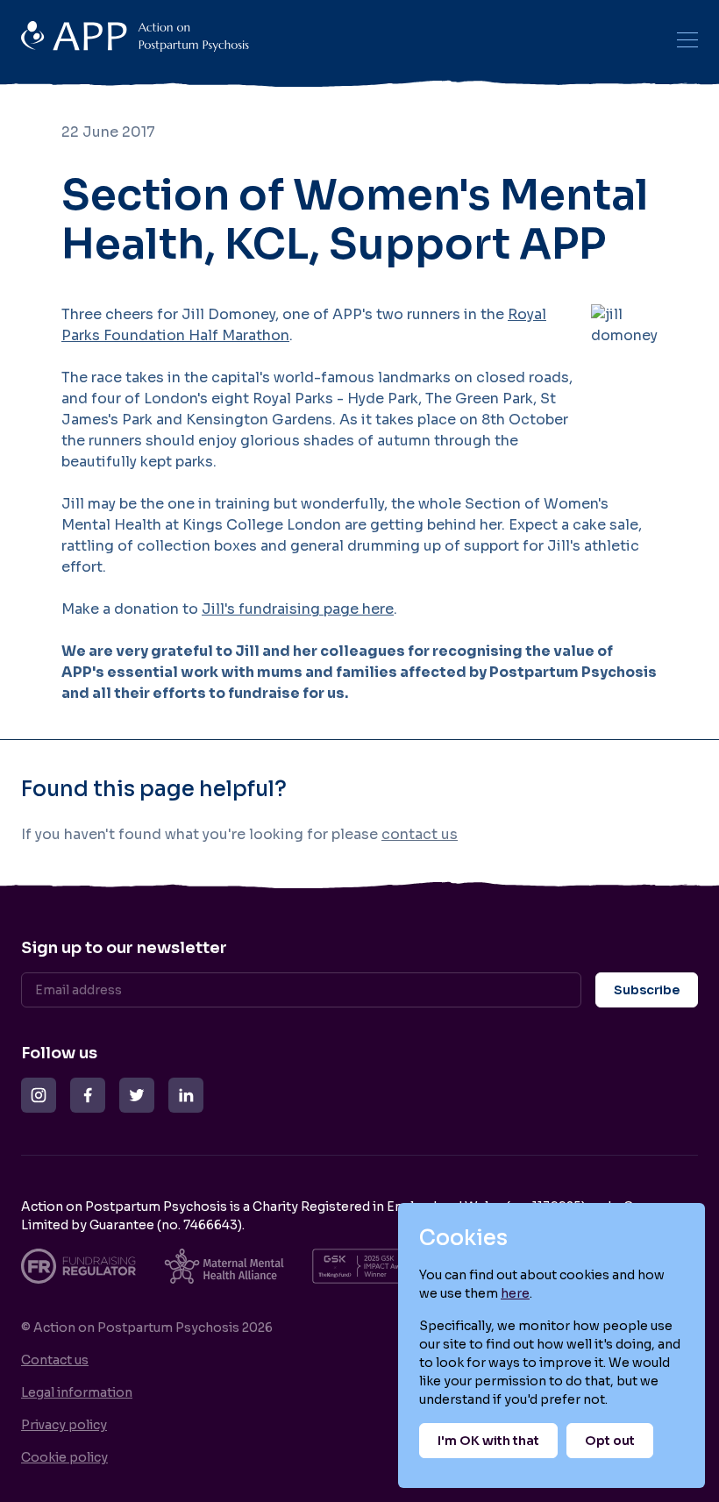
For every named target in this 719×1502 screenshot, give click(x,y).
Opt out (610, 1441)
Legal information (76, 1392)
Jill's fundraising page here (298, 609)
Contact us (55, 1360)
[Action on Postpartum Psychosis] (338, 39)
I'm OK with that (488, 1441)
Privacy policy (64, 1425)
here (515, 1293)
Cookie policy (64, 1457)
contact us (419, 834)
